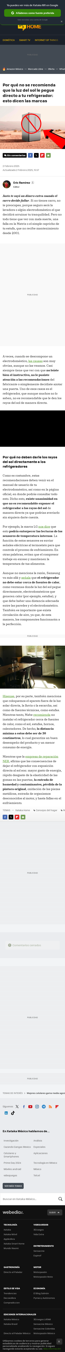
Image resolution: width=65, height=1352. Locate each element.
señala (26, 578)
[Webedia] (13, 1214)
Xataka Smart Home (14, 1243)
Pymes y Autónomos (44, 1297)
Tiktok (13, 1112)
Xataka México (11, 1319)
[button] (23, 182)
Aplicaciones (41, 1153)
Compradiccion (12, 1302)
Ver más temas (13, 1185)
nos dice (44, 526)
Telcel (37, 1175)
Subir (52, 1212)
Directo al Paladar (13, 1272)
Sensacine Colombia (44, 1328)
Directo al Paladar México (17, 1333)
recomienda (41, 715)
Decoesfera (10, 1297)
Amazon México (15, 68)
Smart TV (24, 40)
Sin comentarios (16, 155)
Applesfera (9, 1238)
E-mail (48, 155)
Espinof (37, 1255)
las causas (35, 361)
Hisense (8, 696)
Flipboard (42, 155)
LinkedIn (6, 1112)
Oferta (51, 68)
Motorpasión (40, 1272)
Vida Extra (39, 1234)
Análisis (38, 1140)
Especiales (40, 1146)
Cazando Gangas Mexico (17, 1146)
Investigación (11, 1140)
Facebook (30, 155)
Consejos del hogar (46, 810)
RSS (50, 1106)
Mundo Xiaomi (11, 1248)
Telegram (43, 1106)
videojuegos (10, 1175)
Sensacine (39, 1250)
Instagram (37, 1106)
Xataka (7, 1229)
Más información (52, 1348)
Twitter (36, 155)
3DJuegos (39, 1229)
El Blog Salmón (41, 1293)
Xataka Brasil (10, 1323)
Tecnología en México (45, 1162)
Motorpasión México (44, 1333)
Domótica (9, 40)
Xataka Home (33, 25)
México (37, 1169)
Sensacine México (43, 1323)
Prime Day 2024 (12, 1162)
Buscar (61, 1199)
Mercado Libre (35, 68)
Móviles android (12, 1169)
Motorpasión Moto (43, 1276)
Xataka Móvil (10, 1234)
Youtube (30, 1106)
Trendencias (10, 1293)
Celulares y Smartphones (11, 1154)
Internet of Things (46, 40)
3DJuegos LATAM (42, 1319)
